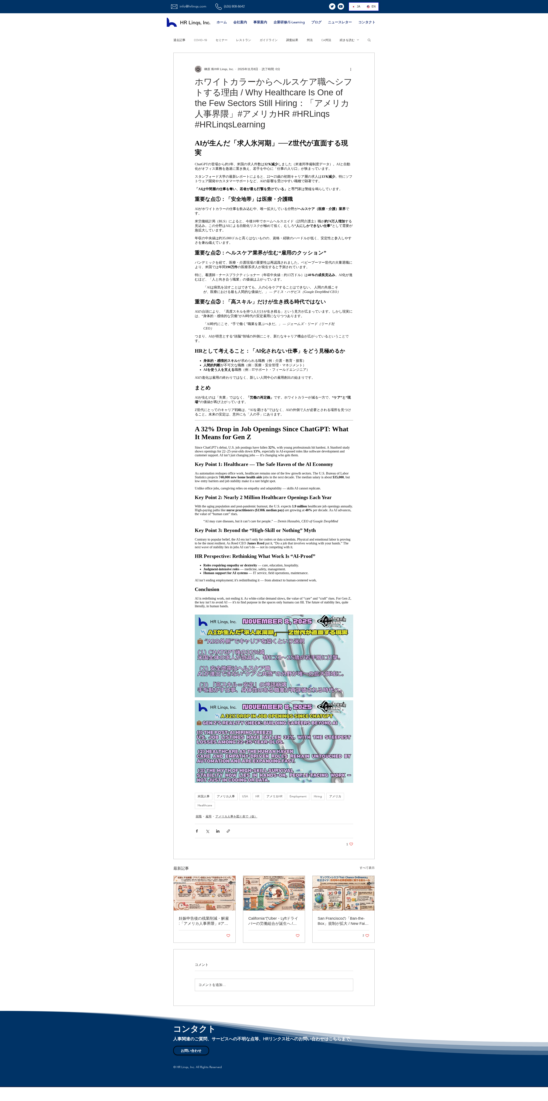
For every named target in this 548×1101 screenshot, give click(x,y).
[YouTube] (341, 6)
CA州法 (326, 40)
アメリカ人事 (226, 796)
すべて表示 (367, 867)
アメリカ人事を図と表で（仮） (236, 816)
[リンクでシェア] (228, 831)
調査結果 (292, 40)
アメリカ (335, 796)
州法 (310, 40)
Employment (298, 796)
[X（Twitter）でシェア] (207, 831)
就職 (199, 816)
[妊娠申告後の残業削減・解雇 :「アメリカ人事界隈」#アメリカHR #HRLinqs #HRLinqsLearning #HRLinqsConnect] (204, 893)
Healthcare (205, 805)
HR (257, 796)
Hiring (318, 796)
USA (245, 796)
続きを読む (347, 40)
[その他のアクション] (350, 69)
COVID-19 (200, 40)
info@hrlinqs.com (193, 6)
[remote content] (274, 373)
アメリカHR (274, 796)
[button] (369, 39)
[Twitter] (332, 6)
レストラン (243, 40)
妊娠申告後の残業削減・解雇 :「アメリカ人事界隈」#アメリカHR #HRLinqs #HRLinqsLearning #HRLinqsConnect (204, 921)
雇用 (208, 816)
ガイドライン (269, 40)
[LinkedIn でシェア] (218, 831)
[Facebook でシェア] (197, 831)
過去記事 (179, 40)
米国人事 (204, 796)
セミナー (222, 40)
